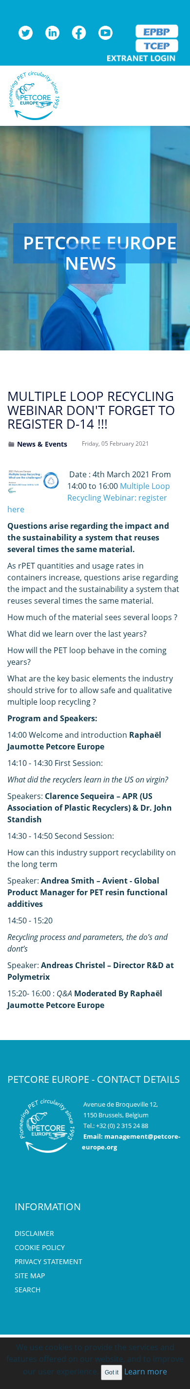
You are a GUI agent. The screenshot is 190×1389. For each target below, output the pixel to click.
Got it (111, 1372)
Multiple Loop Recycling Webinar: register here (88, 498)
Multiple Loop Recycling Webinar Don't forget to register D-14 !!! (91, 410)
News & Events (42, 444)
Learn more (145, 1371)
